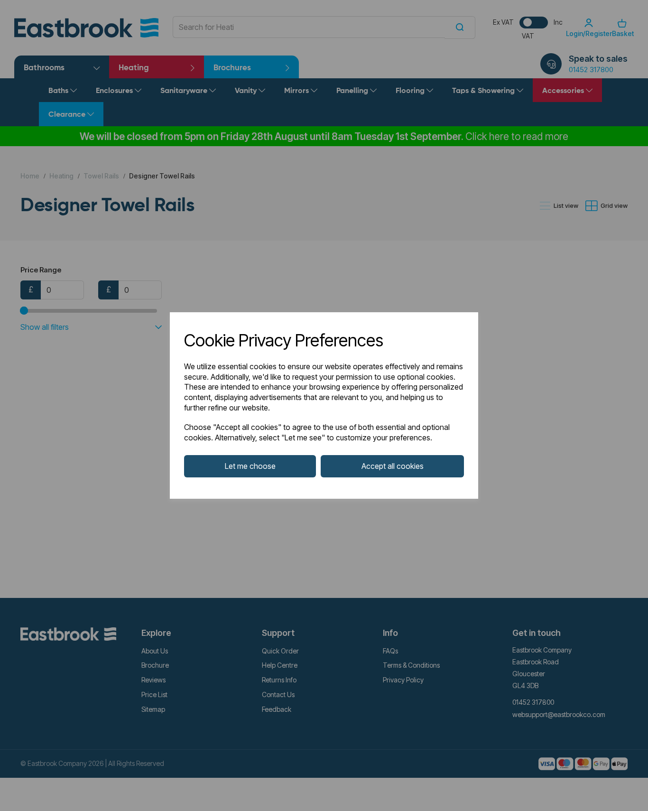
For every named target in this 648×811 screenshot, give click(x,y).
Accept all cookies (392, 466)
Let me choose (250, 466)
